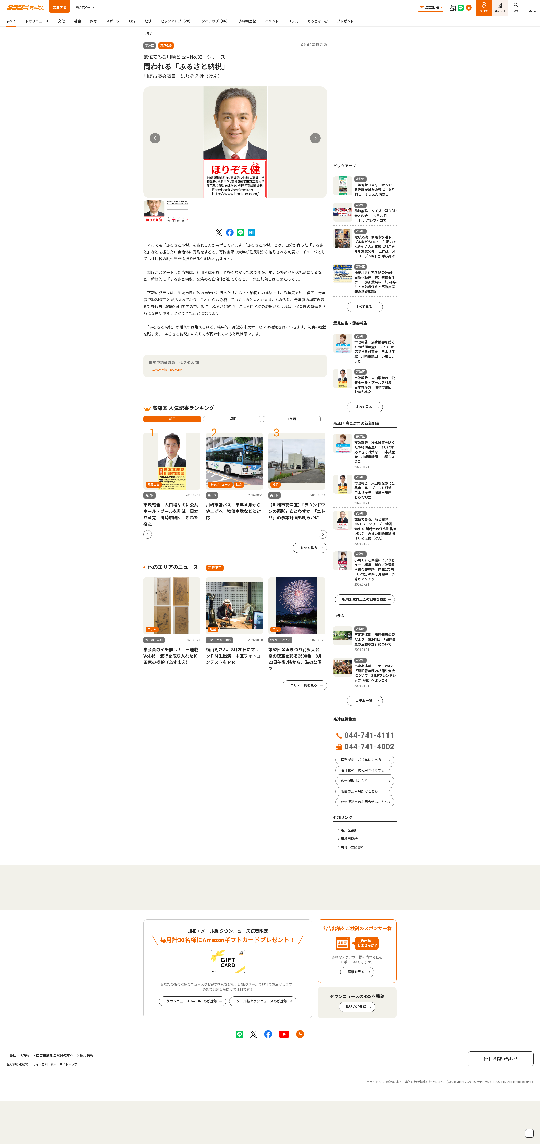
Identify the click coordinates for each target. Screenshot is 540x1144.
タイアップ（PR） (216, 21)
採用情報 (86, 1056)
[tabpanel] (235, 142)
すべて (11, 21)
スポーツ (113, 21)
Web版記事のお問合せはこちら (364, 802)
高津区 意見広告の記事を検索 (364, 599)
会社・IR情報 (19, 1056)
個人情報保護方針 (18, 1064)
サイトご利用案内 (45, 1064)
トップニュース (37, 21)
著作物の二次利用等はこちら (363, 770)
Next (315, 138)
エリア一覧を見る (303, 685)
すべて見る (364, 307)
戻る (150, 33)
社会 (77, 21)
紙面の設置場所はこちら (359, 791)
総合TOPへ (83, 7)
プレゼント (345, 21)
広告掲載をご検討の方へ (54, 1056)
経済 (148, 21)
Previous (155, 138)
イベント (272, 21)
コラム (293, 21)
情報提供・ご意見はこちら (361, 760)
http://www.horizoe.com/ (165, 369)
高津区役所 (349, 830)
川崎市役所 (349, 839)
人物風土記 (247, 21)
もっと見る (308, 548)
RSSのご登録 (356, 1007)
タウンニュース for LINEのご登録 (191, 1001)
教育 (93, 21)
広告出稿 (432, 7)
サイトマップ (68, 1064)
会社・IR (500, 11)
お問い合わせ (505, 1058)
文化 (61, 21)
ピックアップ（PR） (176, 21)
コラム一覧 (363, 701)
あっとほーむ (317, 21)
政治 (132, 21)
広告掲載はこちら (354, 781)
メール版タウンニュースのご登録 (261, 1001)
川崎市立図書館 (352, 847)
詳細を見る (356, 972)
